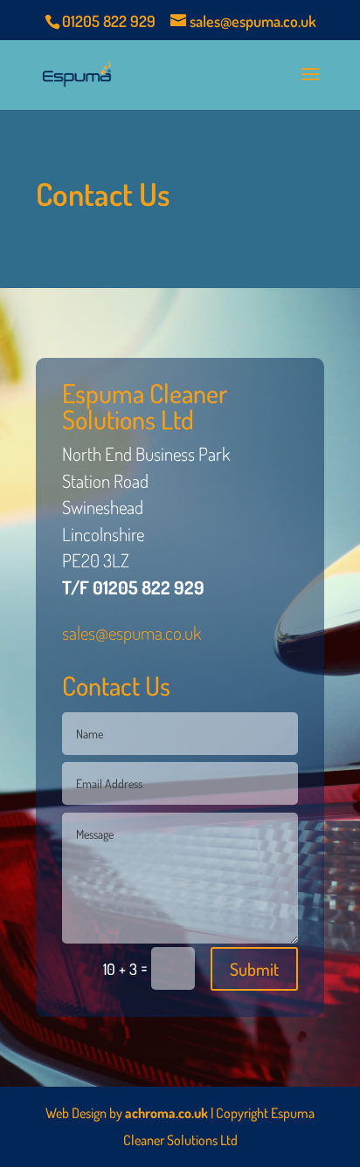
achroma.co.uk (166, 1113)
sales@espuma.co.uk (131, 632)
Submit (254, 969)
